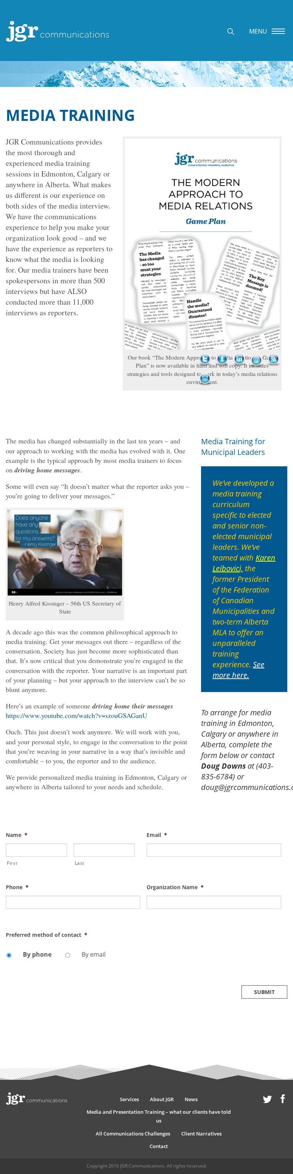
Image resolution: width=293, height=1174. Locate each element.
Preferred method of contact (46, 934)
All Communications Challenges (133, 1133)
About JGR (162, 1099)
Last (80, 863)
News (191, 1099)
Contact (159, 1146)
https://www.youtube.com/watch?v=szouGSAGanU (91, 710)
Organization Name (175, 887)
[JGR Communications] (57, 31)
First (12, 863)
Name (16, 835)
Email (156, 835)
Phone (17, 887)
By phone (37, 954)
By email (94, 954)
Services (129, 1099)
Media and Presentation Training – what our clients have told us (159, 1116)
